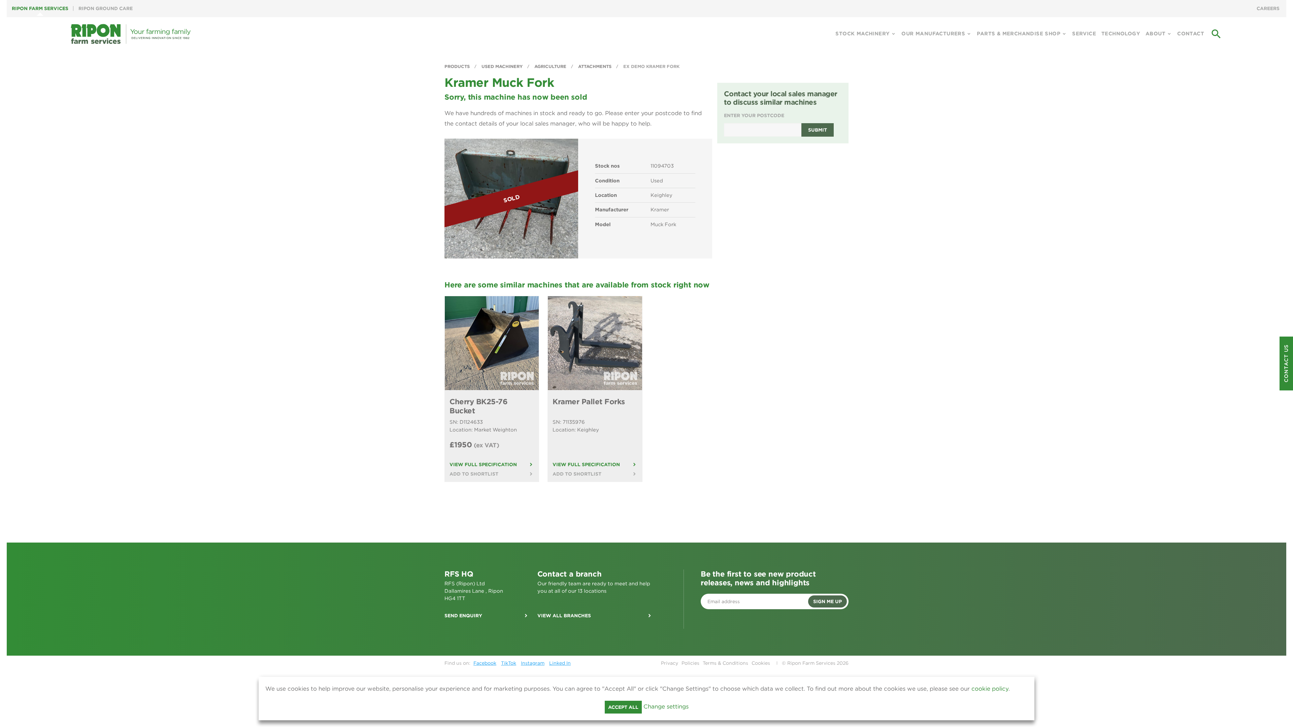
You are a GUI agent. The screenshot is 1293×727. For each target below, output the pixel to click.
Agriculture (551, 66)
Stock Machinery (862, 34)
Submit (817, 130)
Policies (690, 663)
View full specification (483, 464)
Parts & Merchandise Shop (1018, 34)
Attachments (595, 66)
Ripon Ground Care (105, 8)
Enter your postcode (754, 115)
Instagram (532, 663)
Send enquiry (463, 615)
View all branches (564, 615)
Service (1084, 34)
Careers (1268, 8)
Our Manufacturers (933, 34)
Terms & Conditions (725, 663)
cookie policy (989, 688)
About (1155, 34)
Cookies (761, 663)
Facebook (484, 663)
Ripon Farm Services (40, 8)
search (1216, 34)
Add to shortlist (474, 474)
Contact (1190, 34)
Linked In (560, 663)
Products (457, 66)
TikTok (508, 663)
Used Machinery (503, 66)
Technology (1120, 34)
